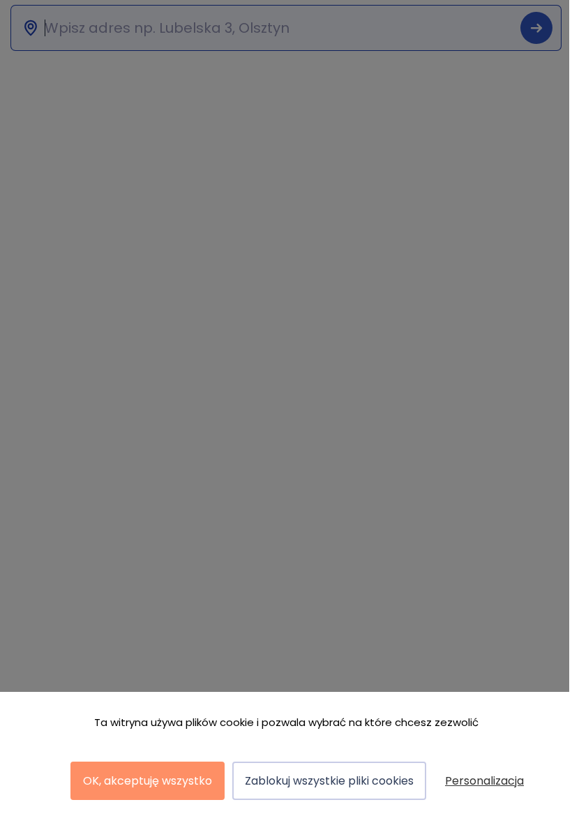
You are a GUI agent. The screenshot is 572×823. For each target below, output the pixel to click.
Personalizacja (484, 781)
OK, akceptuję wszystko (147, 781)
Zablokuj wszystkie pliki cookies (329, 781)
